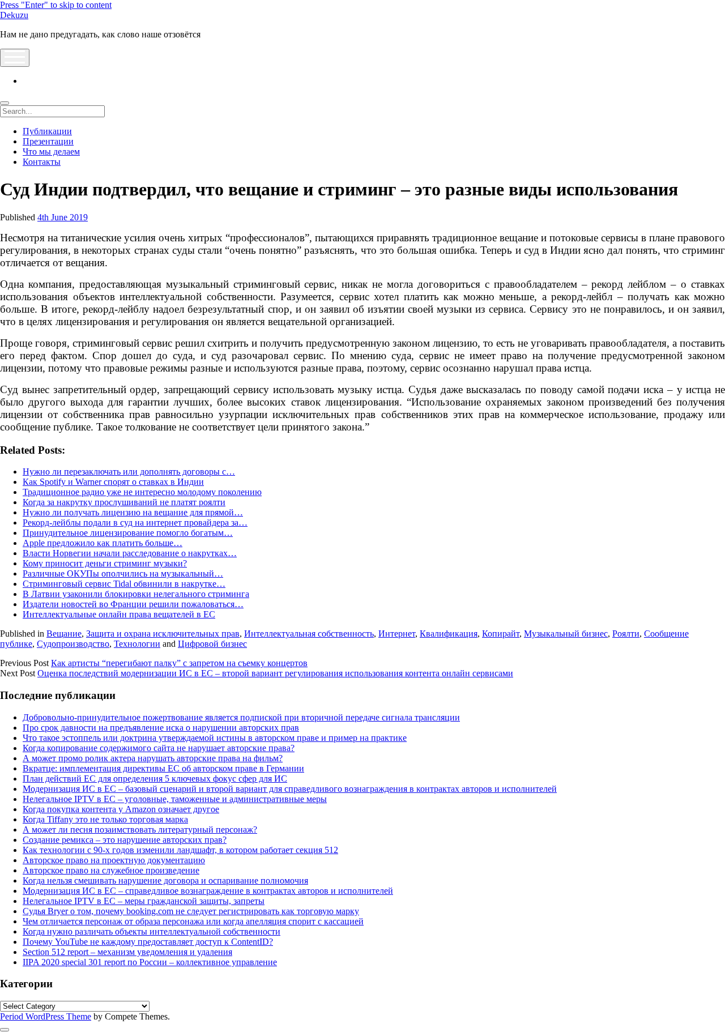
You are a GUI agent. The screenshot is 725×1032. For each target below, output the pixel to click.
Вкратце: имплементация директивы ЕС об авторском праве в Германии (163, 768)
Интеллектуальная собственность (309, 633)
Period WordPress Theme (45, 1016)
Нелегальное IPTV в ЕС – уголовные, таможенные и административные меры (175, 799)
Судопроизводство (73, 644)
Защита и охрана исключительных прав (163, 633)
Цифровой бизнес (212, 644)
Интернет (396, 633)
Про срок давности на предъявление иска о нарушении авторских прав (161, 727)
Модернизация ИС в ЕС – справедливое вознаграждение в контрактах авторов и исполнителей (208, 890)
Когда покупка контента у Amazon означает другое (121, 809)
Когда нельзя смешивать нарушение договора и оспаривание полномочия (165, 880)
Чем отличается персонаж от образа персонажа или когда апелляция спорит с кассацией (193, 921)
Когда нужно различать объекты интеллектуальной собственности (151, 931)
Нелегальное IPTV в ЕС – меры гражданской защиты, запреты (144, 901)
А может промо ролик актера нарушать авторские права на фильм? (153, 758)
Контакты (42, 162)
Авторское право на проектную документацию (114, 860)
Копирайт (500, 633)
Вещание (64, 633)
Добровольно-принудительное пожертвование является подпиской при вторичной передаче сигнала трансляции (241, 717)
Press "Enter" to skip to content (56, 5)
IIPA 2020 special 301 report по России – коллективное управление (150, 962)
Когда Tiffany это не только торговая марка (105, 819)
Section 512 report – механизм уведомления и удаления (127, 952)
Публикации (47, 131)
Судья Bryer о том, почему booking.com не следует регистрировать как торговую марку (191, 911)
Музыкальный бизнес (566, 633)
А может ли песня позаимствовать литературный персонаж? (140, 829)
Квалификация (448, 633)
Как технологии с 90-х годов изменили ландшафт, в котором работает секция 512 (180, 850)
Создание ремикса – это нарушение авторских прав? (125, 840)
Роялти (625, 633)
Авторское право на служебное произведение (111, 870)
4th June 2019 (62, 217)
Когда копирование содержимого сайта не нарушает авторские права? (159, 748)
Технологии (137, 644)
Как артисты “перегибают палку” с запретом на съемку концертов (179, 663)
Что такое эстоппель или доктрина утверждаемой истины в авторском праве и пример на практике (215, 738)
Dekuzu (14, 15)
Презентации (48, 141)
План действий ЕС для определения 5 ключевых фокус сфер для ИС (155, 778)
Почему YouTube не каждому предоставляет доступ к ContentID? (148, 941)
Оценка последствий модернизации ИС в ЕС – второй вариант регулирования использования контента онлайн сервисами (275, 673)
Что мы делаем (51, 151)
